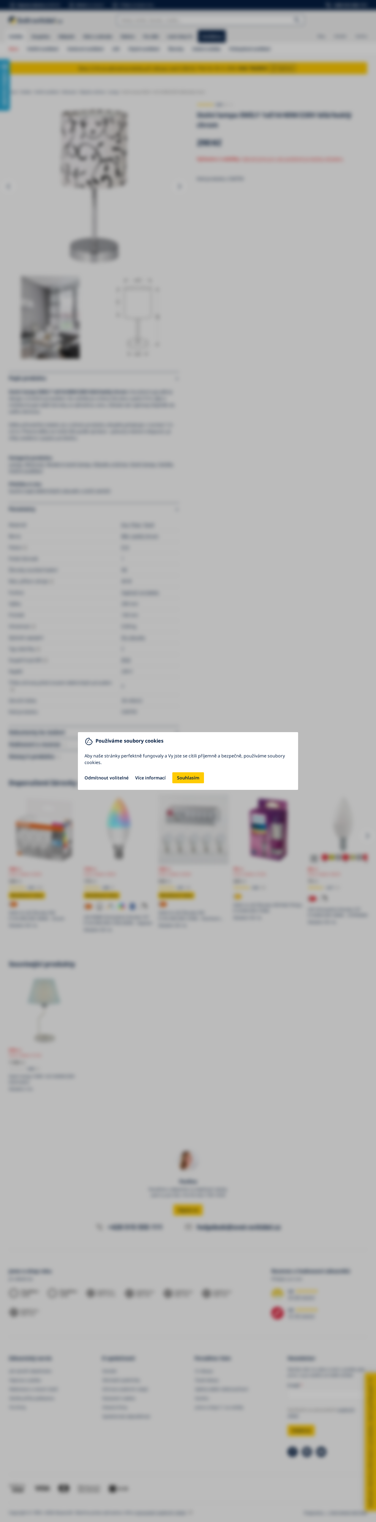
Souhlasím (188, 778)
